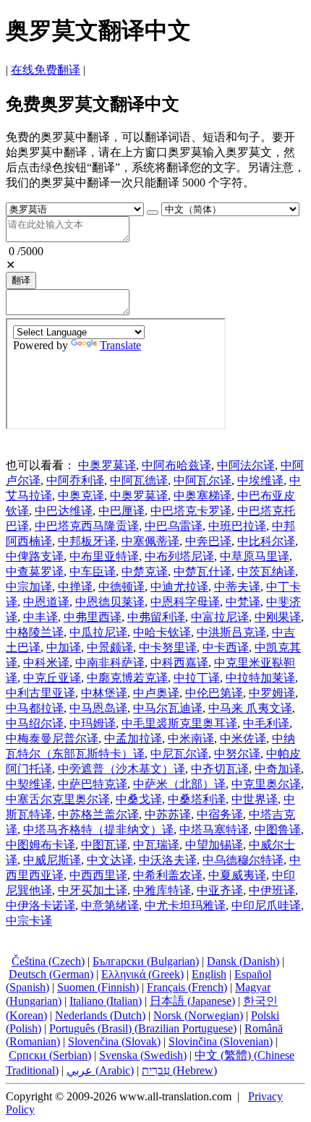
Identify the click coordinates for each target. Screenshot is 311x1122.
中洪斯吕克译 (231, 632)
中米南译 (191, 738)
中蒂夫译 (237, 587)
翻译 (21, 280)
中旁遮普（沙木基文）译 (121, 769)
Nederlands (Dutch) (100, 1015)
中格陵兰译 (35, 632)
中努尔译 (237, 754)
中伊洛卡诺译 (40, 905)
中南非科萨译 (110, 662)
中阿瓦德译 (139, 480)
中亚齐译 (220, 890)
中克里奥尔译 (266, 784)
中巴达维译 (64, 511)
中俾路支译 (35, 556)
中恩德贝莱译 (110, 602)
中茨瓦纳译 (266, 571)
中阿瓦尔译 (202, 480)
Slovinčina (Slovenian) (221, 1041)
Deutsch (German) (51, 974)
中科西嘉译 (179, 662)
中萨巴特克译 (92, 784)
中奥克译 (81, 495)
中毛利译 (266, 723)
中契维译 (29, 784)
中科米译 (46, 662)
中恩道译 (46, 602)
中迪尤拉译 (179, 587)
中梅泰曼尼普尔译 (52, 738)
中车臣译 (92, 571)
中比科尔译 (266, 541)
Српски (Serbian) (50, 1055)
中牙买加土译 (92, 890)
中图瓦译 (104, 845)
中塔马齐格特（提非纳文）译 (98, 829)
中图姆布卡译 (40, 845)
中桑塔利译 (197, 799)
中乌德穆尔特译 (243, 860)
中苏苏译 (168, 814)
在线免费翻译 (45, 70)
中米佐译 (243, 738)
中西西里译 (98, 875)
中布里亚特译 (104, 556)
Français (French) (187, 987)
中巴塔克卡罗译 (190, 511)
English (209, 974)
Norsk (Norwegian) (198, 1015)
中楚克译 (145, 571)
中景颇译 (110, 647)
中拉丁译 (197, 678)
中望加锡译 (214, 845)
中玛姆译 (92, 723)
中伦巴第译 (214, 693)
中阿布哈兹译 (176, 465)
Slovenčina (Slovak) (114, 1041)
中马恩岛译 (98, 708)
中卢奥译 (156, 693)
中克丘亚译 (52, 678)
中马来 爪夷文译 (250, 708)
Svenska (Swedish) (143, 1055)
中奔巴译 (208, 541)
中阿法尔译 (246, 465)
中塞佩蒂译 (150, 541)
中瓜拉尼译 (98, 632)
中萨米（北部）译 (179, 784)
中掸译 (75, 587)
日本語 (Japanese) (192, 1001)
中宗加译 (29, 587)
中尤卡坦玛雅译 (185, 905)
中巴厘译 (121, 511)
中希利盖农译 (168, 875)
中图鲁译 (278, 829)
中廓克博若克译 (127, 678)
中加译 (63, 647)
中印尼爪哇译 (266, 905)
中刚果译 (278, 617)
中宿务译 (220, 814)
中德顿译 (121, 587)
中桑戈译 (139, 799)
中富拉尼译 (220, 617)
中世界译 (254, 799)
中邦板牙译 (87, 541)
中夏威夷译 (237, 875)
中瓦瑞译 (156, 845)
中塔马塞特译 (214, 829)
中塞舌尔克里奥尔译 (58, 799)
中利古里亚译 (40, 693)
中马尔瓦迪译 (168, 708)
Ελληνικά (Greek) (142, 974)
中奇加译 (278, 769)
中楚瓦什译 (202, 571)
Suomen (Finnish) (98, 987)
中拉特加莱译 (260, 678)
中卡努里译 (168, 647)
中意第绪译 (110, 905)
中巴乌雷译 (174, 526)
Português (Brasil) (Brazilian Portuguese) (143, 1028)
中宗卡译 (29, 921)
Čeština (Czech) (48, 961)
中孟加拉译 (133, 738)
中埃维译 (260, 480)
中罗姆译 (272, 693)
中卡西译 (226, 647)
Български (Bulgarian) (146, 961)
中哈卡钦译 (162, 632)
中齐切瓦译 (220, 769)
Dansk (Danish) (243, 961)
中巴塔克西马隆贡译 (87, 526)
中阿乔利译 (75, 480)
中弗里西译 (93, 617)
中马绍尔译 (35, 723)
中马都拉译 (35, 708)
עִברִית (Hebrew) (179, 1070)
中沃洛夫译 (168, 860)
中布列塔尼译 (179, 556)
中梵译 (243, 602)
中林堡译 (104, 693)
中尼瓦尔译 (179, 754)
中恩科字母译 (185, 602)
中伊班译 (272, 890)
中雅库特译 (162, 890)
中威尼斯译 (52, 860)
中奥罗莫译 (107, 465)
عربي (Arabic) (100, 1070)
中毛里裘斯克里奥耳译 (179, 723)
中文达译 (110, 860)
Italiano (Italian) (105, 1001)
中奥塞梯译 (202, 495)
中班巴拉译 (237, 526)
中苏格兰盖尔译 (98, 814)
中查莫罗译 (35, 571)
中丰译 (40, 617)
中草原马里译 (254, 556)
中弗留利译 (156, 617)
